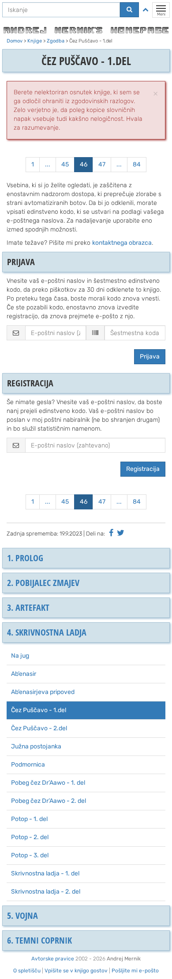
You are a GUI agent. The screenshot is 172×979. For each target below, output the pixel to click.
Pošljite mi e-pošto (135, 970)
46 (83, 164)
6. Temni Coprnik (39, 940)
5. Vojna (22, 915)
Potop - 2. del (30, 837)
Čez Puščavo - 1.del (38, 710)
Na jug (20, 655)
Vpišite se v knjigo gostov (76, 970)
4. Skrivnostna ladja (46, 632)
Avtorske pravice (52, 959)
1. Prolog (25, 558)
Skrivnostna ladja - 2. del (45, 891)
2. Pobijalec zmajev (43, 583)
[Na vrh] (146, 9)
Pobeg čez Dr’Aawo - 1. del (48, 782)
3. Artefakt (28, 607)
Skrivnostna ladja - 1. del (45, 873)
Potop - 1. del (29, 819)
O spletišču (27, 970)
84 (137, 164)
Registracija (143, 469)
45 (65, 164)
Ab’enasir (23, 674)
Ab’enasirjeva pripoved (43, 692)
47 (101, 164)
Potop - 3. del (30, 855)
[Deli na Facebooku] (111, 533)
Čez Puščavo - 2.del (39, 728)
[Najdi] (129, 9)
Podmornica (28, 764)
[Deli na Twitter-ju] (121, 533)
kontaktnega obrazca (122, 243)
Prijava (150, 356)
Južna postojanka (36, 746)
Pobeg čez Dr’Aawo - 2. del (48, 801)
